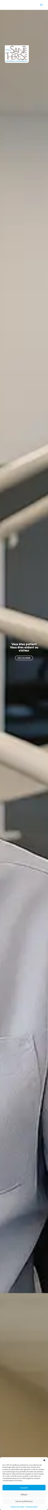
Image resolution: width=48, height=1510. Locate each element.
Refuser (24, 1494)
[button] (44, 1460)
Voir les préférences (24, 1501)
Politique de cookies (17, 1507)
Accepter (24, 1487)
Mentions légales (32, 1507)
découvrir (24, 657)
